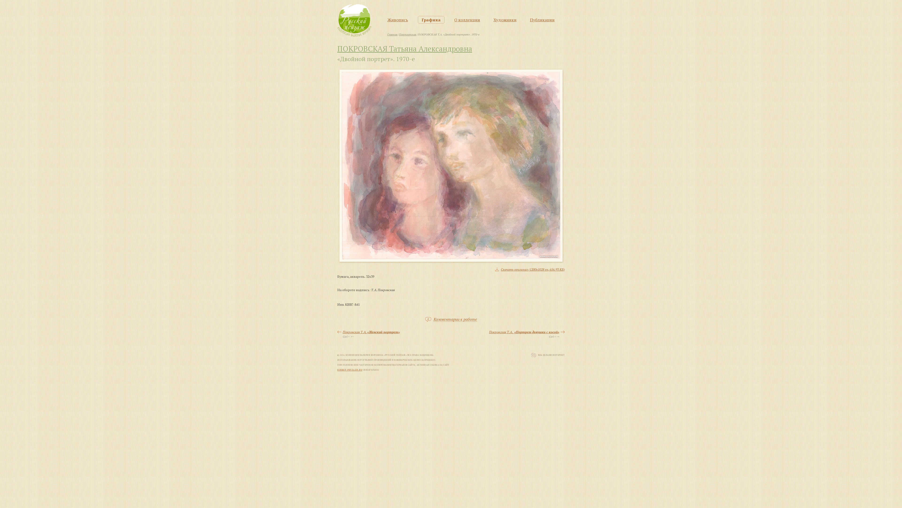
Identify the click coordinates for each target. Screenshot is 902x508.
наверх (888, 470)
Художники (505, 20)
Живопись (397, 20)
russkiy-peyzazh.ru (349, 370)
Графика (431, 20)
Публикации (542, 20)
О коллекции (467, 20)
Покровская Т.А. (371, 332)
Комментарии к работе (455, 319)
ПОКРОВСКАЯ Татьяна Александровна (404, 49)
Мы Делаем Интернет (551, 355)
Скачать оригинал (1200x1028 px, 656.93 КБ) (533, 269)
